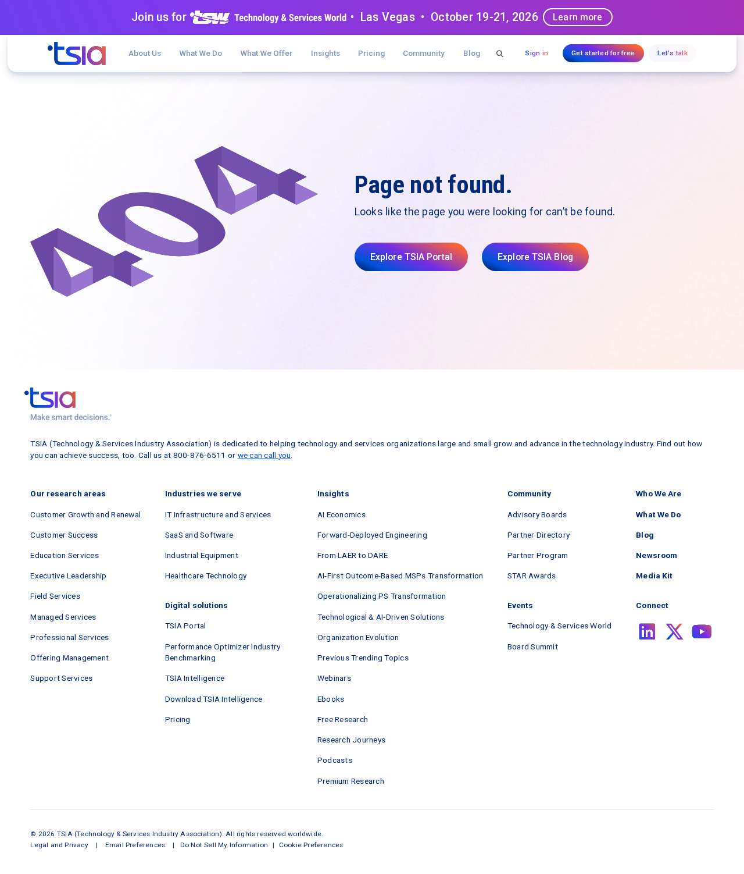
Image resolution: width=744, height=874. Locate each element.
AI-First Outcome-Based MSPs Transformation (400, 575)
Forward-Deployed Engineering (372, 534)
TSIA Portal (185, 625)
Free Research (342, 719)
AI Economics (341, 514)
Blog (471, 53)
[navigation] (77, 53)
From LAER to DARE (352, 555)
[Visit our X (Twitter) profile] (674, 631)
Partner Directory (538, 534)
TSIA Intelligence (194, 678)
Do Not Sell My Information (224, 845)
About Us (144, 53)
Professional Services (69, 637)
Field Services (55, 596)
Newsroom (656, 555)
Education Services (64, 555)
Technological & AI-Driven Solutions (381, 616)
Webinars (334, 678)
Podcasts (334, 760)
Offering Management (69, 657)
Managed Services (63, 616)
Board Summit (532, 646)
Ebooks (331, 699)
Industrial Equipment (201, 555)
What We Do (200, 53)
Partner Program (537, 555)
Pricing (371, 53)
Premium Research (350, 781)
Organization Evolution (358, 637)
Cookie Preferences (311, 845)
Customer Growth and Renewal (85, 514)
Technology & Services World (559, 625)
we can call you (264, 455)
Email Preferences (135, 845)
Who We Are (658, 493)
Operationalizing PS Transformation (381, 596)
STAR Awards (531, 575)
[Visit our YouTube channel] (702, 631)
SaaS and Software (199, 534)
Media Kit (654, 575)
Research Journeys (351, 739)
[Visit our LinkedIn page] (647, 631)
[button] (266, 53)
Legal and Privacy (59, 845)
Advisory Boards (537, 514)
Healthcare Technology (205, 575)
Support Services (61, 678)
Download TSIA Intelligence (214, 699)
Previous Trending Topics (363, 657)
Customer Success (64, 534)
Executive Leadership (68, 575)
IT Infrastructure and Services (218, 514)
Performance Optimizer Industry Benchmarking (223, 652)
